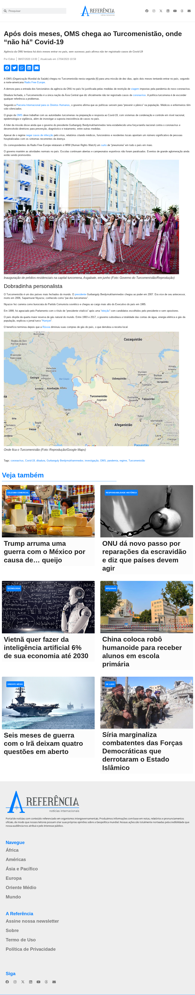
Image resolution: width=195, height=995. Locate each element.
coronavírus (139, 95)
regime (123, 460)
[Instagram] (154, 11)
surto (104, 145)
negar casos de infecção (39, 135)
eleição (105, 310)
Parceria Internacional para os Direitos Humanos (43, 105)
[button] (7, 68)
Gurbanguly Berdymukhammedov (65, 460)
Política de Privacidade (31, 949)
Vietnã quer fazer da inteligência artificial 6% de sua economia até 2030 (46, 647)
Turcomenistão (137, 460)
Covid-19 (30, 460)
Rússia (46, 327)
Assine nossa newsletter (32, 921)
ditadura (40, 460)
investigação (92, 460)
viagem (135, 88)
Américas (16, 859)
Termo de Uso (21, 939)
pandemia (112, 460)
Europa (14, 878)
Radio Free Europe (34, 82)
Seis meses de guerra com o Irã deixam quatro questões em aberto (43, 743)
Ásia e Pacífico (22, 868)
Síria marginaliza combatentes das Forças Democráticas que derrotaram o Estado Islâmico (142, 751)
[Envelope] (189, 11)
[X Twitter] (161, 11)
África (12, 850)
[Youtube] (175, 11)
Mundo (13, 896)
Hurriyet (46, 320)
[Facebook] (147, 11)
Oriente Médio (21, 887)
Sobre (12, 930)
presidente (80, 294)
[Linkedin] (168, 11)
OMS (19, 115)
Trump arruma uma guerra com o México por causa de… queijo (44, 551)
